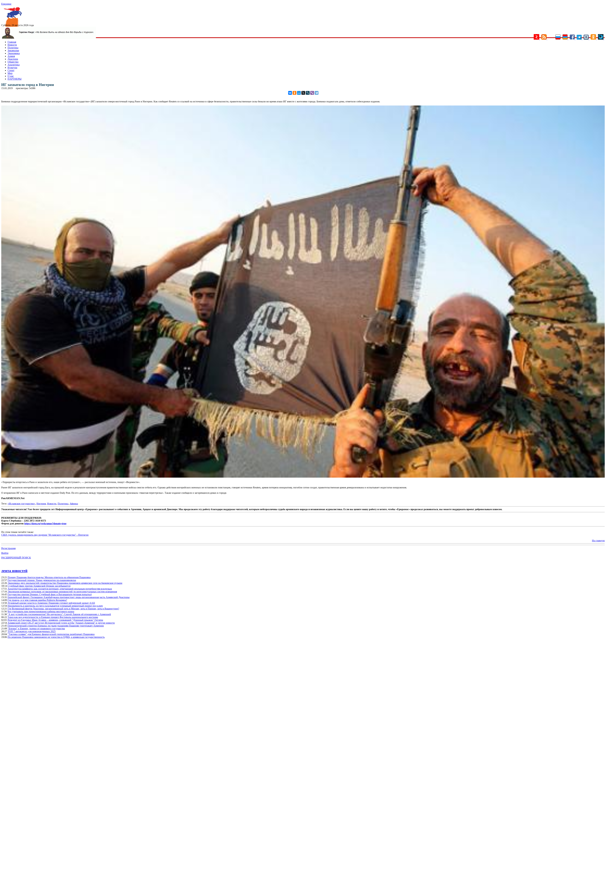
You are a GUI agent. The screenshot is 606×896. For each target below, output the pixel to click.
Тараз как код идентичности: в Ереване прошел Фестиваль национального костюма (53, 617)
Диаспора (13, 59)
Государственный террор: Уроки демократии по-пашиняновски (42, 580)
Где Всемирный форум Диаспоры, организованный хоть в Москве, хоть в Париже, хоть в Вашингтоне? (63, 608)
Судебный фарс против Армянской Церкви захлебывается (39, 586)
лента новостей (14, 571)
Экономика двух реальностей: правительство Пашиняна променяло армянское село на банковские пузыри (65, 583)
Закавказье (13, 50)
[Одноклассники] (294, 93)
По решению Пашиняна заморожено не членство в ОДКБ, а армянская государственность (56, 637)
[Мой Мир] (299, 93)
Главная (12, 42)
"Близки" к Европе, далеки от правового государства (36, 628)
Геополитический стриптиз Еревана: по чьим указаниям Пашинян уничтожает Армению (56, 625)
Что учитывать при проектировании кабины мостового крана (40, 611)
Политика (13, 47)
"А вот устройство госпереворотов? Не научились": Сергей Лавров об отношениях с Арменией (59, 614)
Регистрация (8, 548)
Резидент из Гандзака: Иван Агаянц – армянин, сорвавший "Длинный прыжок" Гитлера (55, 620)
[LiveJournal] (308, 93)
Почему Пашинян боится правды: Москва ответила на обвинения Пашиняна (49, 577)
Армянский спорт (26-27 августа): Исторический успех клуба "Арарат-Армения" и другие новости (61, 622)
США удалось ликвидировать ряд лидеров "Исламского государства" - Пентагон (45, 535)
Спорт (11, 70)
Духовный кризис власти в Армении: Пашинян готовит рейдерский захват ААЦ (51, 603)
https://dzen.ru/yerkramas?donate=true (45, 523)
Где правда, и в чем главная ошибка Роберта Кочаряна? (37, 600)
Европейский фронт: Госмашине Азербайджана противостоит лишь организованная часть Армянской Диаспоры (69, 597)
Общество (13, 61)
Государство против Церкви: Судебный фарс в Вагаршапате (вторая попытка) (50, 594)
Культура (12, 67)
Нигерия (41, 503)
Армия (11, 56)
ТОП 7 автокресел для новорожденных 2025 (32, 631)
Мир (10, 73)
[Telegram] (316, 93)
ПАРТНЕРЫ (14, 79)
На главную (598, 540)
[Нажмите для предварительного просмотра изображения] (303, 476)
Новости (12, 44)
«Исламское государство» (21, 503)
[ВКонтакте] (290, 93)
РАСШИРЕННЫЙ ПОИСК (16, 557)
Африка (74, 503)
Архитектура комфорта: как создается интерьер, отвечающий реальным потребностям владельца (60, 588)
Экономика (14, 53)
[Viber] (312, 93)
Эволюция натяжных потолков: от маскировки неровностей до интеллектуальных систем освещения (62, 591)
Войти (4, 553)
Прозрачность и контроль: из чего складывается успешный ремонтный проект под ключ (55, 605)
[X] (303, 93)
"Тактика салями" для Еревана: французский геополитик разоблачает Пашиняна (51, 634)
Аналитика (14, 64)
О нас (11, 76)
